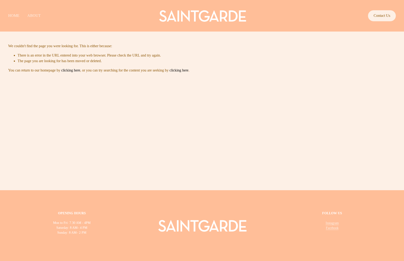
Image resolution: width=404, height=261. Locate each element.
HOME (13, 16)
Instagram (332, 223)
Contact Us (382, 16)
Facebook (332, 228)
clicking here (70, 70)
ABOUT (34, 16)
